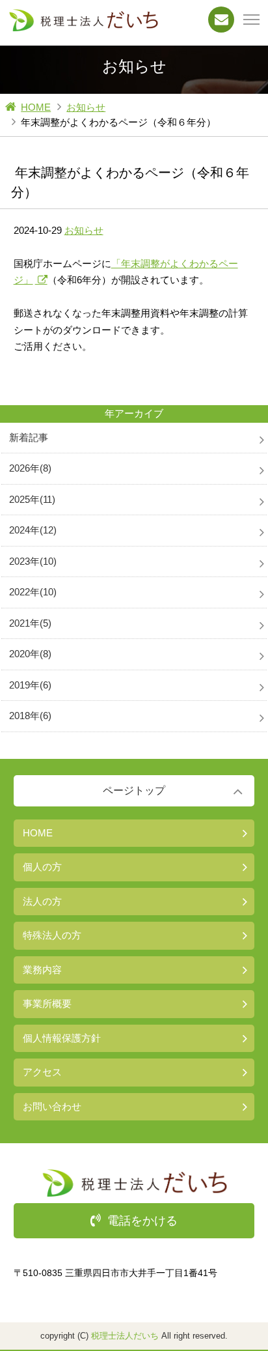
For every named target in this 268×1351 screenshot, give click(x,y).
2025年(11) (32, 499)
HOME (36, 107)
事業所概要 (47, 1003)
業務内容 (42, 969)
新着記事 (28, 437)
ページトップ (134, 790)
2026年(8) (30, 468)
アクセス (42, 1071)
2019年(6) (30, 684)
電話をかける (142, 1220)
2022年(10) (33, 591)
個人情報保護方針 (62, 1038)
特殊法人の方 (52, 935)
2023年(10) (33, 561)
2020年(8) (30, 653)
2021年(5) (30, 623)
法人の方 (42, 901)
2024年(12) (33, 529)
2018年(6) (30, 715)
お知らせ (85, 107)
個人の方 (42, 866)
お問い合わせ (52, 1106)
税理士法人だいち (125, 1336)
